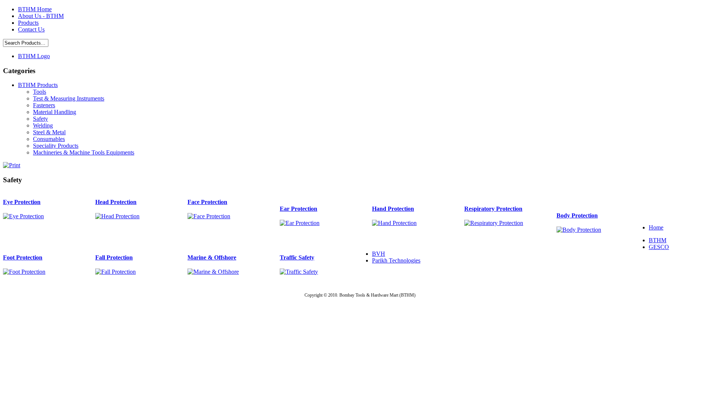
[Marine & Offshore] (213, 271)
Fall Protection (114, 257)
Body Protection (577, 215)
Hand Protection (393, 209)
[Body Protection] (578, 229)
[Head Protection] (117, 216)
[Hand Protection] (394, 223)
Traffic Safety (297, 257)
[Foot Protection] (24, 271)
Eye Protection (21, 202)
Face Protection (207, 202)
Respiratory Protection (493, 209)
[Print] (11, 163)
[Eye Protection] (23, 216)
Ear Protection (298, 209)
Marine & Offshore (212, 257)
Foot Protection (22, 257)
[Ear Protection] (300, 223)
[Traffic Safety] (299, 271)
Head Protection (115, 202)
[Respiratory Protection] (493, 223)
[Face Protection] (209, 216)
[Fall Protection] (115, 271)
